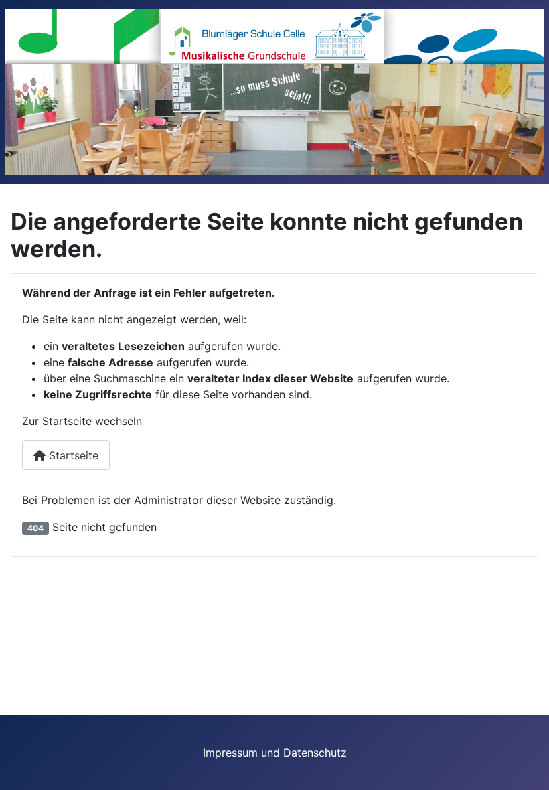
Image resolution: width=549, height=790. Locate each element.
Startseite (72, 455)
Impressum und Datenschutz (275, 752)
